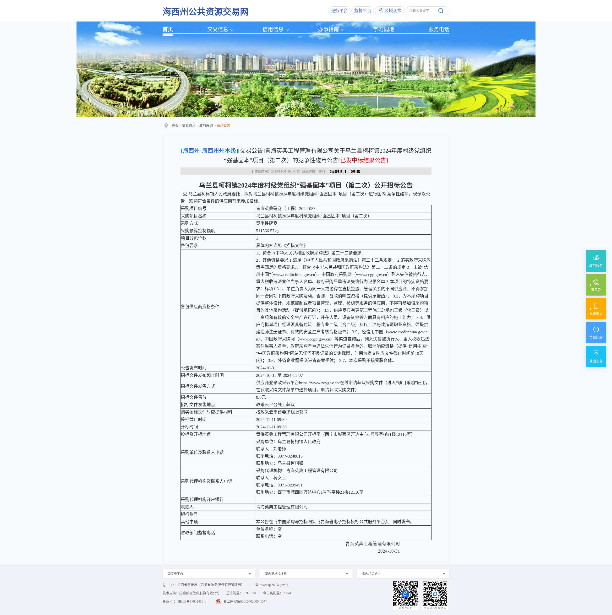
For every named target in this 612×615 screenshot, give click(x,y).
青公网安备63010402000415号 (245, 601)
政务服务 (596, 265)
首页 (168, 29)
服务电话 (438, 29)
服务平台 (339, 10)
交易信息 (217, 29)
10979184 (249, 593)
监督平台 (362, 10)
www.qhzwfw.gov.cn (274, 585)
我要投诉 (596, 313)
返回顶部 (596, 361)
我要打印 (337, 171)
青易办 (596, 289)
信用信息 (273, 29)
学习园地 (383, 29)
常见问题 (596, 337)
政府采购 (206, 125)
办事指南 (328, 29)
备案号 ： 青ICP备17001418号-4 (186, 601)
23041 (287, 593)
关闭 (355, 171)
